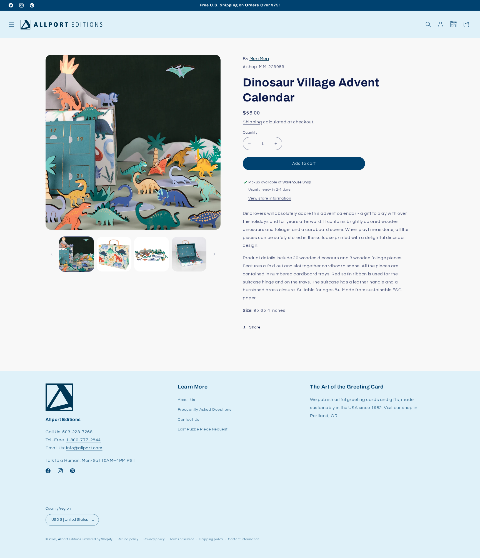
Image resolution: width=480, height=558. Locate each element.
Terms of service (182, 539)
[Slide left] (52, 254)
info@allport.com (84, 448)
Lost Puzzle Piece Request (203, 429)
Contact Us (188, 420)
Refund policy (128, 539)
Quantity (250, 132)
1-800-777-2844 (83, 440)
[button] (12, 24)
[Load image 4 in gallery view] (189, 254)
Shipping (252, 122)
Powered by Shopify (97, 539)
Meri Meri (259, 58)
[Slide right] (214, 254)
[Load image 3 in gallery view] (151, 254)
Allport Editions (69, 539)
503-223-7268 (77, 432)
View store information (269, 198)
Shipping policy (211, 539)
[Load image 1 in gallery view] (76, 254)
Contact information (243, 539)
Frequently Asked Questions (205, 410)
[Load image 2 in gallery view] (114, 254)
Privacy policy (154, 539)
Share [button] (255, 327)
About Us (186, 400)
